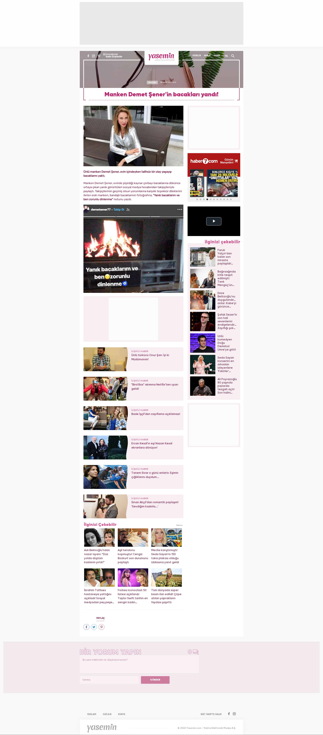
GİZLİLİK (107, 714)
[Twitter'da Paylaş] (94, 627)
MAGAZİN (152, 82)
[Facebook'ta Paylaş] (86, 627)
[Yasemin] (162, 58)
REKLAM (91, 714)
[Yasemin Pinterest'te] (99, 56)
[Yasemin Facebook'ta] (88, 56)
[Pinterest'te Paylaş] (101, 627)
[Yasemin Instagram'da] (93, 56)
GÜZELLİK (196, 56)
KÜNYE (121, 714)
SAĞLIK (207, 56)
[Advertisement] (133, 318)
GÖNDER (155, 680)
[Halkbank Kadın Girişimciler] (112, 56)
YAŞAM (216, 56)
